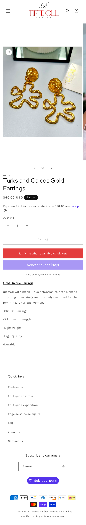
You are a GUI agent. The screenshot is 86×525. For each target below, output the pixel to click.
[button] (8, 11)
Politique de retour (20, 396)
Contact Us (15, 441)
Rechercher (15, 387)
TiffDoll (26, 511)
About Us (14, 432)
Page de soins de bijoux (24, 414)
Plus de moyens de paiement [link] (43, 274)
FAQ (10, 423)
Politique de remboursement (49, 516)
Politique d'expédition (23, 405)
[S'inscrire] (63, 466)
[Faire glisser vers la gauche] (34, 167)
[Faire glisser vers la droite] (51, 167)
